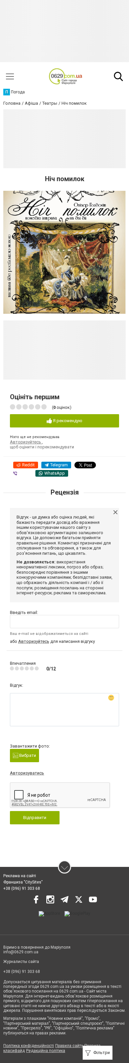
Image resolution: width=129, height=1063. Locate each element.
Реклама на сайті (19, 876)
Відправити (34, 817)
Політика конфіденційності (28, 1045)
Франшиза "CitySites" (23, 882)
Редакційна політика (45, 1050)
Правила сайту (69, 1045)
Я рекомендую (67, 420)
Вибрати (27, 755)
